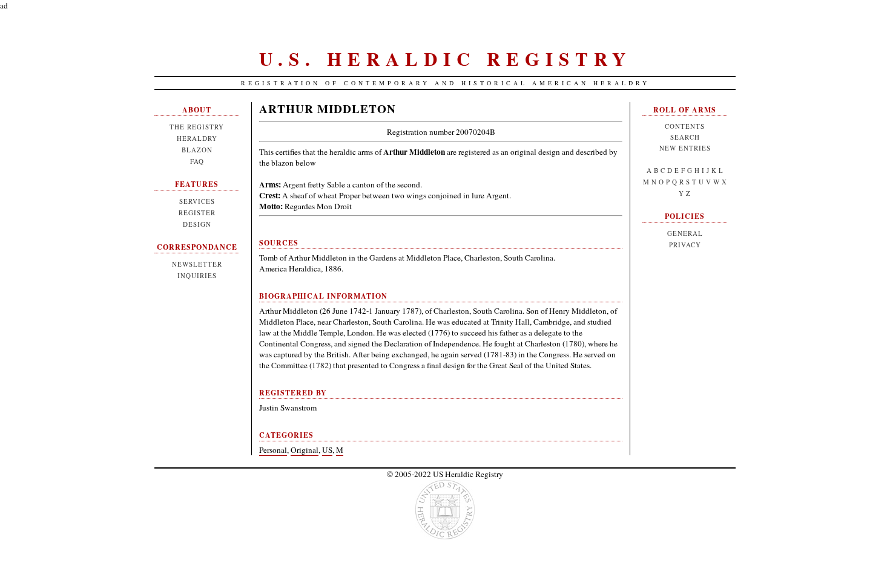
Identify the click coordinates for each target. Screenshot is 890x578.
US (327, 449)
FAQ (197, 161)
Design (197, 224)
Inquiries (197, 275)
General (685, 233)
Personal (273, 449)
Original (304, 449)
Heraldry (197, 138)
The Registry (197, 126)
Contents (685, 126)
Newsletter (197, 263)
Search (685, 136)
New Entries (685, 147)
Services (197, 201)
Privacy (685, 244)
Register (197, 212)
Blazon (197, 149)
